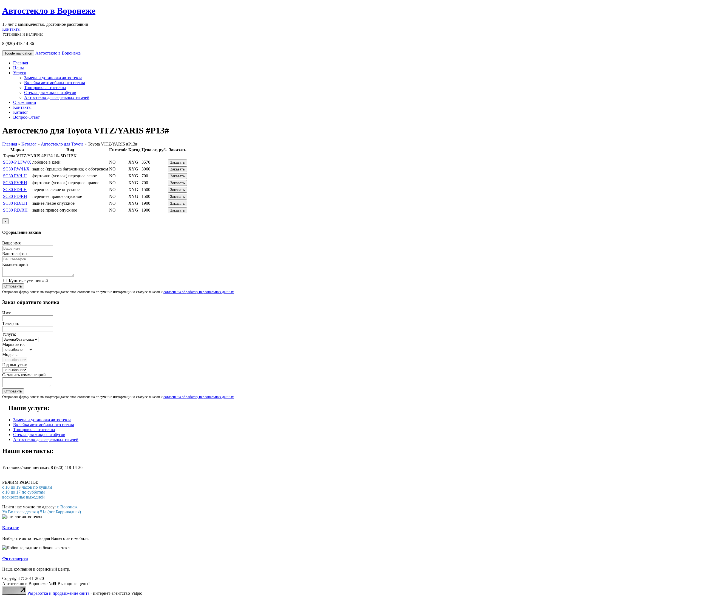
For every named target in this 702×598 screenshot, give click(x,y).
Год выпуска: (14, 364)
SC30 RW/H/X (16, 169)
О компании (24, 102)
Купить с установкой (28, 280)
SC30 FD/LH (15, 189)
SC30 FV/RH (15, 182)
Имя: (6, 313)
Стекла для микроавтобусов (50, 92)
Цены (18, 68)
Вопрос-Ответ (26, 117)
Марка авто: (13, 344)
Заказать (177, 162)
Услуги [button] (19, 72)
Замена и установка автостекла (53, 77)
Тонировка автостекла (45, 87)
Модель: (10, 354)
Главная (20, 63)
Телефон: (10, 323)
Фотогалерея (15, 558)
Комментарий (15, 264)
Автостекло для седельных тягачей (56, 97)
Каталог (20, 112)
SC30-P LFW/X (17, 162)
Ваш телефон (14, 253)
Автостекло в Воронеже (48, 11)
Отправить (13, 286)
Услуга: (9, 334)
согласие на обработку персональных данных (198, 292)
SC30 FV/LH (15, 175)
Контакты (11, 29)
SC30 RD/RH (15, 210)
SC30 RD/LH (15, 203)
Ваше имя (11, 243)
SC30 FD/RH (15, 196)
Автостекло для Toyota (62, 144)
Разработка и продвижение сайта (58, 593)
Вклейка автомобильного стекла (54, 82)
